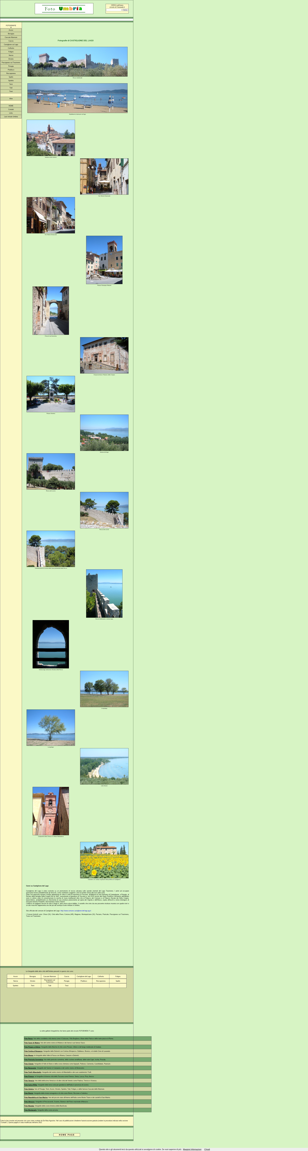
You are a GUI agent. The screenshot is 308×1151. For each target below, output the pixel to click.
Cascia (11, 41)
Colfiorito (11, 48)
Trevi (11, 91)
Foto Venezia (29, 1081)
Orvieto (10, 59)
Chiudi (207, 1149)
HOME (11, 106)
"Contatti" (3, 1122)
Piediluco (11, 70)
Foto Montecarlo (30, 1110)
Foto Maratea (29, 1106)
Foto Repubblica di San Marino (36, 1097)
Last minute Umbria (11, 117)
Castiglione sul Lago (11, 44)
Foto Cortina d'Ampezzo (33, 1051)
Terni (11, 84)
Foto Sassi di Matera (32, 1043)
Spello (11, 77)
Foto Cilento (29, 1064)
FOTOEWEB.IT (84, 1031)
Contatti (11, 109)
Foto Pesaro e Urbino (32, 1047)
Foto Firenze (29, 1076)
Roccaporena (11, 73)
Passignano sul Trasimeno (11, 62)
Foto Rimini (28, 1093)
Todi (11, 88)
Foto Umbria (29, 1089)
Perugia (11, 66)
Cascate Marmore (11, 37)
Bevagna (11, 34)
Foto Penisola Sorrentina (33, 1060)
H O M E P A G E (66, 1135)
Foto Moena (28, 1055)
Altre (11, 99)
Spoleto (11, 80)
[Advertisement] (66, 20)
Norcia (11, 55)
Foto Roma (28, 1038)
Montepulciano (87, 914)
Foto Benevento (30, 1068)
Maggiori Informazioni (192, 1149)
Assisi (11, 30)
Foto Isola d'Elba (30, 1085)
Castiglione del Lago (84, 976)
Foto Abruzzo (29, 1102)
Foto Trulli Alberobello (32, 1072)
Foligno (10, 52)
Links (11, 113)
